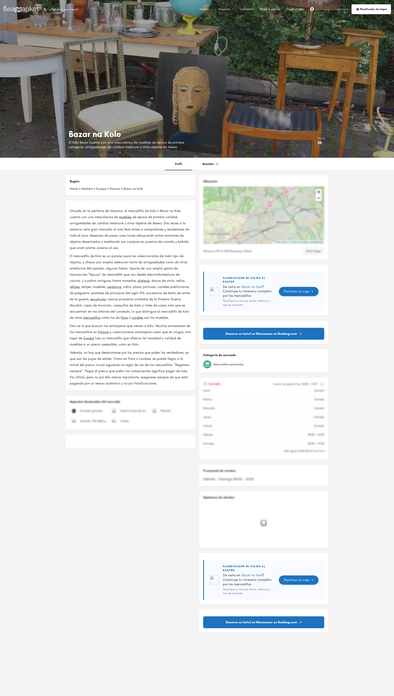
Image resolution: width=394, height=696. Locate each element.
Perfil (178, 164)
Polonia (115, 189)
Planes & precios (270, 9)
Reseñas (210, 164)
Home (74, 189)
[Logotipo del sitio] (21, 9)
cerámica (114, 287)
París (124, 317)
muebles (125, 217)
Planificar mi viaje (296, 291)
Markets (87, 189)
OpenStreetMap (300, 242)
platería (144, 280)
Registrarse (341, 9)
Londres (137, 317)
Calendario (246, 9)
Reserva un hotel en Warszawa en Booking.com (261, 334)
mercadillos (91, 317)
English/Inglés (295, 9)
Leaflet (283, 242)
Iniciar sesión (323, 9)
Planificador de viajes (373, 9)
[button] (263, 215)
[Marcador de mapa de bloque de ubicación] (260, 212)
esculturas (98, 299)
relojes (74, 287)
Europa (101, 189)
